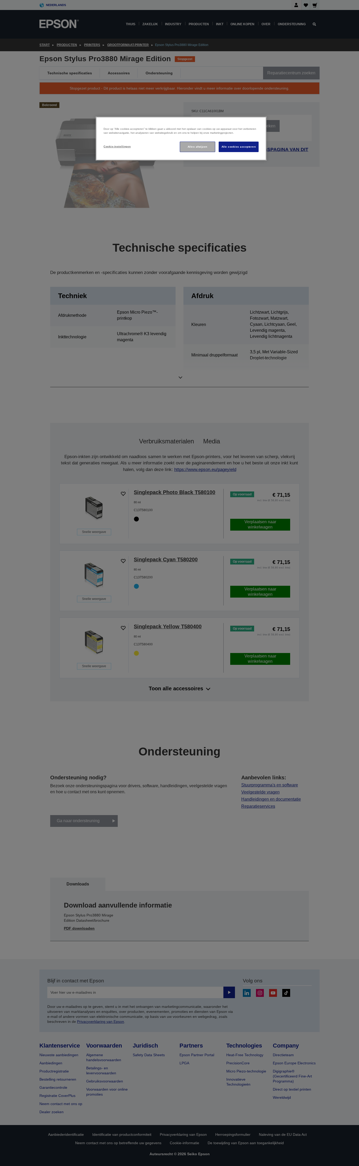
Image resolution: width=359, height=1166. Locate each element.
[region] (181, 138)
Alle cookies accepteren (239, 146)
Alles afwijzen (197, 146)
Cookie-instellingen (117, 146)
